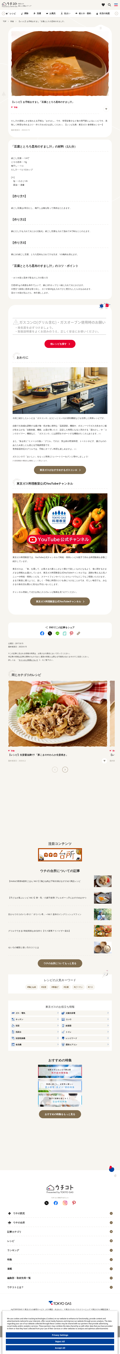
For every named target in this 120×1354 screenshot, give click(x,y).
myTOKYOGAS (17, 1309)
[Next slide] (116, 13)
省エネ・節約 (85, 13)
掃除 (26, 13)
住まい (67, 13)
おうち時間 (14, 1292)
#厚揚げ (55, 987)
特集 (9, 1259)
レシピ (13, 13)
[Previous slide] (55, 770)
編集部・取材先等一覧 (19, 1278)
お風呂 (52, 13)
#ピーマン (78, 987)
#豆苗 (43, 987)
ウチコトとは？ (15, 1287)
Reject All (60, 1341)
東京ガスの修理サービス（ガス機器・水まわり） (44, 1309)
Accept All (60, 1348)
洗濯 (39, 13)
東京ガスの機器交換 (100, 1309)
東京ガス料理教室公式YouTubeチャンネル (58, 601)
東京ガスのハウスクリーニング (78, 1309)
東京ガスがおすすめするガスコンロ (58, 470)
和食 (16, 107)
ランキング (13, 1250)
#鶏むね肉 (31, 987)
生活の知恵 (105, 13)
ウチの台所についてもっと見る (60, 963)
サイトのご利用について (28, 660)
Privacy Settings (60, 1335)
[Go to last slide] (3, 13)
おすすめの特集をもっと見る (60, 1114)
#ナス (90, 987)
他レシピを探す (58, 343)
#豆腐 (66, 987)
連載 (9, 1268)
